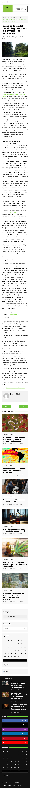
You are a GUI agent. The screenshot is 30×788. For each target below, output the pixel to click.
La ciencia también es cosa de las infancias (14, 501)
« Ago (4, 664)
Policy (9, 785)
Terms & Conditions (17, 785)
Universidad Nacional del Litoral (15, 388)
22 (15, 653)
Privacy (4, 785)
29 (15, 657)
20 (8, 653)
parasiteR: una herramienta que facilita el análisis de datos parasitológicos (14, 439)
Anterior (7, 406)
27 (8, 657)
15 (15, 650)
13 (8, 650)
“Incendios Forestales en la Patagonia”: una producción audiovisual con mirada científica (19, 707)
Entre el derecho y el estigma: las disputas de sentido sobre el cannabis (15, 564)
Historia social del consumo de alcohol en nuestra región (14, 530)
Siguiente (22, 406)
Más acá (5, 39)
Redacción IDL (6, 36)
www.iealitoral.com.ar (10, 212)
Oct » (8, 664)
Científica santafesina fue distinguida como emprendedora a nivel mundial (13, 596)
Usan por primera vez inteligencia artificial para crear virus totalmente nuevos (18, 684)
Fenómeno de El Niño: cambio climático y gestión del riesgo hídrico (14, 470)
